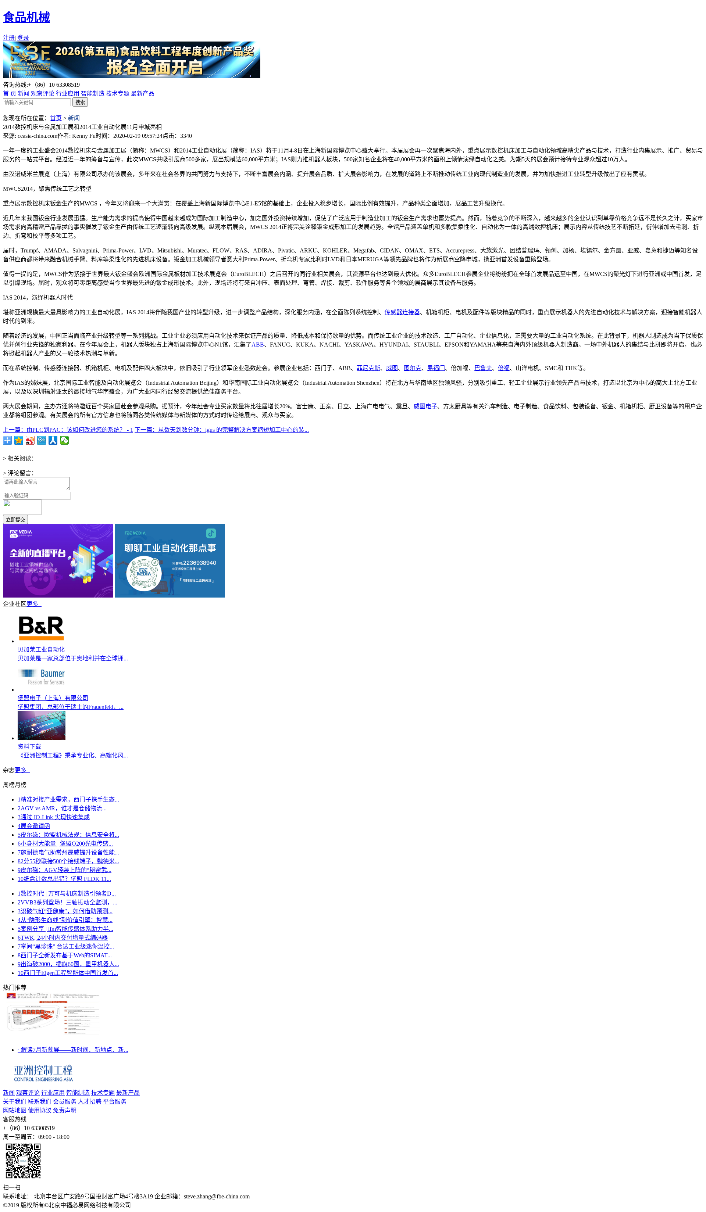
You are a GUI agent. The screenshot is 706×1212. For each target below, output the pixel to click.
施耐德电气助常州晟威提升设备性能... (68, 852)
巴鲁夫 (483, 368)
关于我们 (14, 1101)
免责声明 (64, 1110)
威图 (392, 368)
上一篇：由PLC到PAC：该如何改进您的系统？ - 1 (68, 430)
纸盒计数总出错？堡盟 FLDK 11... (64, 879)
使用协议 (39, 1110)
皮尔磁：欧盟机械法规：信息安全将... (68, 835)
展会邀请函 (34, 826)
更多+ (34, 604)
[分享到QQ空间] (19, 440)
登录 (23, 38)
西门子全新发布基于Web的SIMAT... (65, 955)
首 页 (9, 93)
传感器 (393, 312)
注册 (9, 38)
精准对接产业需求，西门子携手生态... (68, 799)
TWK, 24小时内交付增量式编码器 (63, 938)
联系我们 (39, 1101)
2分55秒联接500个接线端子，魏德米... (68, 861)
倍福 (504, 368)
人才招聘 (89, 1101)
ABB (258, 344)
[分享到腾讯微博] (41, 440)
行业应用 (68, 93)
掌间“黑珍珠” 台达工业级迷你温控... (66, 946)
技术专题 (118, 93)
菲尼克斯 (368, 368)
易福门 (436, 368)
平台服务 (114, 1101)
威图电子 (425, 406)
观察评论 (43, 93)
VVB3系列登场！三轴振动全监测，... (67, 902)
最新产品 (142, 93)
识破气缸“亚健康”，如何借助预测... (65, 911)
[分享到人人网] (53, 440)
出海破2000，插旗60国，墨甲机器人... (68, 964)
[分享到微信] (64, 440)
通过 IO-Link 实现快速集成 (54, 817)
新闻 (24, 93)
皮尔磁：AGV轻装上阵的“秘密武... (64, 870)
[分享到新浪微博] (30, 440)
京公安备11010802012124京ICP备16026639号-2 (194, 1205)
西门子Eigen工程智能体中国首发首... (68, 973)
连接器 (411, 312)
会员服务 (64, 1101)
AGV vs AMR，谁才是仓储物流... (62, 808)
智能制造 (93, 93)
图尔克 (412, 368)
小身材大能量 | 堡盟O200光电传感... (65, 843)
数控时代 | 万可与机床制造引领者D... (67, 893)
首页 (56, 118)
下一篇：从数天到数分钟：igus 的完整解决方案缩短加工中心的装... (222, 430)
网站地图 (14, 1110)
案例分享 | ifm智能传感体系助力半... (65, 929)
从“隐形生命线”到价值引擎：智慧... (65, 920)
